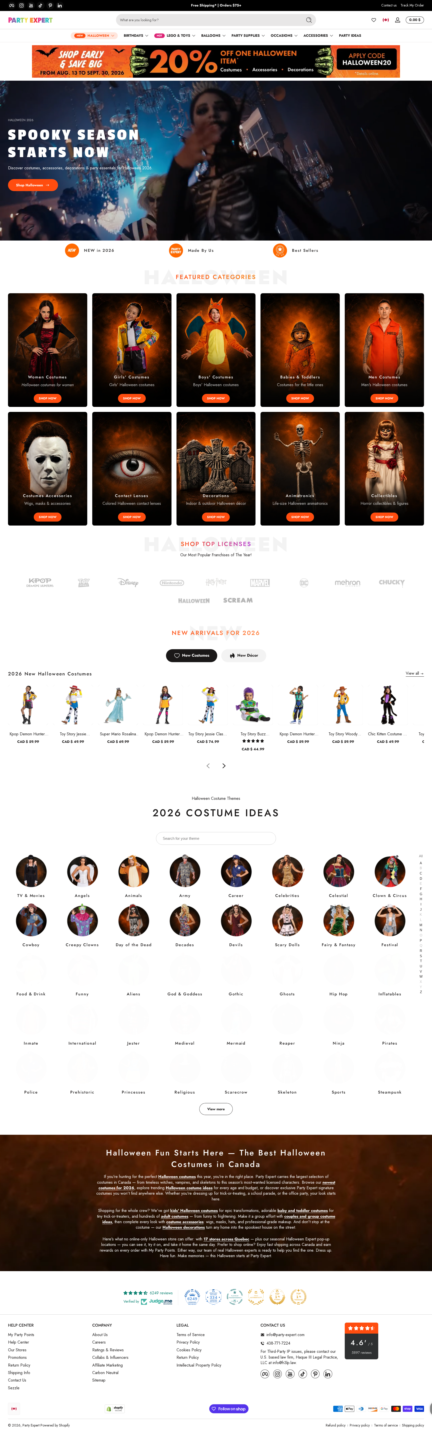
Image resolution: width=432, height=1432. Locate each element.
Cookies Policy (189, 1350)
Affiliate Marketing (107, 1365)
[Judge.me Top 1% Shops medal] (277, 1297)
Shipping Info (19, 1373)
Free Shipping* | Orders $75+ (216, 5)
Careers (99, 1342)
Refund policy (336, 1425)
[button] (386, 20)
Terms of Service (190, 1335)
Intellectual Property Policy (198, 1365)
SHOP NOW (47, 398)
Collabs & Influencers (110, 1357)
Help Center (18, 1342)
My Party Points (21, 1335)
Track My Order (412, 5)
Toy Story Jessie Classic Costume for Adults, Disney (208, 734)
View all (412, 673)
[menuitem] (47, 1335)
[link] (304, 583)
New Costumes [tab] (195, 655)
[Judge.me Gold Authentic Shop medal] (256, 1297)
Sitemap (99, 1380)
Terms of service (386, 1425)
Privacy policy (360, 1425)
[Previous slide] (208, 766)
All (421, 856)
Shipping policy (413, 1425)
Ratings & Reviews (108, 1350)
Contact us (388, 5)
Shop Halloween (29, 184)
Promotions (17, 1357)
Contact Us (17, 1380)
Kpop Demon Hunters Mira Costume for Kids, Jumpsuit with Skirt (163, 734)
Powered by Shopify (55, 1425)
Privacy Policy (188, 1342)
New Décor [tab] (247, 655)
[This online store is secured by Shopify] (115, 1409)
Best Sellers (305, 250)
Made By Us (201, 250)
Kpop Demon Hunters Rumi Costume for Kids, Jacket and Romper (28, 734)
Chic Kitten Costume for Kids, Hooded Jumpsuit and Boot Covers (388, 734)
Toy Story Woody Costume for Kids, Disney (343, 734)
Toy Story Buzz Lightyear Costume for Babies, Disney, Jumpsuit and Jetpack (253, 734)
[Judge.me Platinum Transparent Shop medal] (235, 1297)
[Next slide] (224, 766)
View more (216, 1109)
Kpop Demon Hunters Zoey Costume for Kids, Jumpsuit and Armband (298, 734)
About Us (100, 1335)
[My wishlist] (374, 20)
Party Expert (31, 1425)
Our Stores (17, 1350)
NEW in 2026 (99, 250)
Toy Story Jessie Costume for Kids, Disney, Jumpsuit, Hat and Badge (73, 734)
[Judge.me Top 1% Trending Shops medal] (298, 1297)
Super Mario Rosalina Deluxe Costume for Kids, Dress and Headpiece (118, 734)
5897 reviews (362, 1352)
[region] (216, 5)
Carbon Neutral (105, 1373)
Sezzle (14, 1388)
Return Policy (19, 1365)
